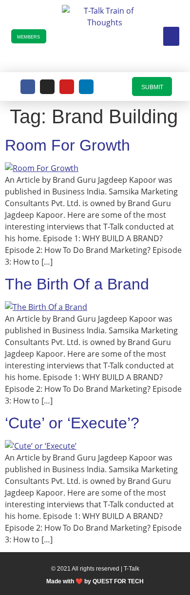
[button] (171, 36)
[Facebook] (27, 86)
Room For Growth (67, 145)
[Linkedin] (86, 86)
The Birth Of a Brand (77, 284)
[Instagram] (47, 86)
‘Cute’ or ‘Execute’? (72, 423)
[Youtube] (66, 86)
